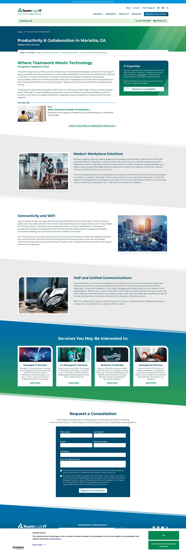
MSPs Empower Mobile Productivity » (69, 109)
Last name (98, 432)
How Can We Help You (70, 459)
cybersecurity (142, 75)
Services (97, 14)
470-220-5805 (144, 21)
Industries (110, 14)
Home (20, 32)
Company (64, 451)
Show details (37, 545)
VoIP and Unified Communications (93, 52)
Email (62, 442)
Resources (136, 14)
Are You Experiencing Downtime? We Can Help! (93, 2)
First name (65, 432)
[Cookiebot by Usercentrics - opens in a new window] (18, 547)
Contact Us (161, 21)
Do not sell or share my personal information (164, 545)
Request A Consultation (156, 14)
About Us (123, 14)
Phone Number (100, 442)
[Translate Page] (158, 7)
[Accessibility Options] (163, 7)
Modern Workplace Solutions (47, 52)
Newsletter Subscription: (92, 525)
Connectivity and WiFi (69, 52)
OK (164, 535)
